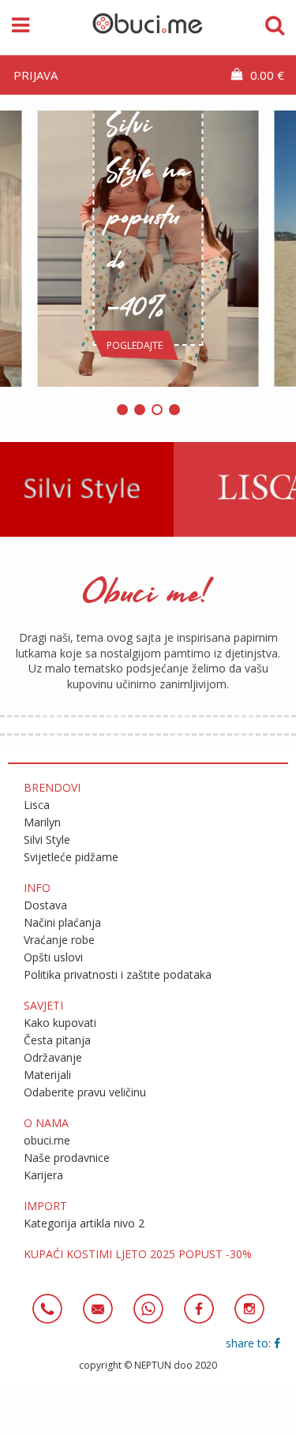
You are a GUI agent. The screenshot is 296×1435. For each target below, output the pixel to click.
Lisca (37, 804)
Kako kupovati (60, 1022)
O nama (46, 1122)
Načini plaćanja (62, 922)
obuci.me (47, 1140)
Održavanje (53, 1057)
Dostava (45, 904)
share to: (250, 1343)
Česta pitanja (57, 1039)
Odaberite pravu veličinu (85, 1092)
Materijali (47, 1074)
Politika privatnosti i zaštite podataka (118, 974)
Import (45, 1205)
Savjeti (43, 1005)
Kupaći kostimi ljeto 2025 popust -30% (138, 1253)
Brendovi (52, 787)
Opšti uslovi (53, 957)
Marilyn (42, 822)
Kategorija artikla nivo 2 (84, 1223)
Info (37, 887)
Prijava (35, 75)
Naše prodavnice (67, 1157)
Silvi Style (47, 839)
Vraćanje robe (59, 939)
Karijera (43, 1174)
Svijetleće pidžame (71, 856)
